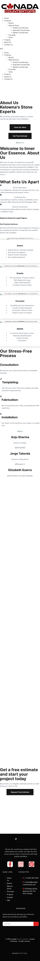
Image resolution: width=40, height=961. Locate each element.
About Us (7, 42)
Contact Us (8, 45)
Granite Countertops (20, 28)
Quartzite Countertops (21, 30)
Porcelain (12, 35)
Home (6, 18)
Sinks (11, 37)
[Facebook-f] (10, 864)
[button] (20, 48)
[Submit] (36, 924)
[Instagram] (21, 864)
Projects (7, 40)
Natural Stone (14, 25)
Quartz (11, 23)
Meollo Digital (23, 953)
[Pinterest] (31, 864)
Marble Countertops (20, 33)
